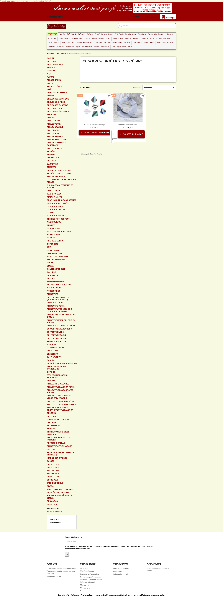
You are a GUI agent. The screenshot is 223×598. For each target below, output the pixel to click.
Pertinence (159, 87)
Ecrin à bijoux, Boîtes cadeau (62, 363)
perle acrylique (55, 127)
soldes (50, 461)
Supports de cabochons (59, 329)
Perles (50, 118)
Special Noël (53, 351)
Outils (50, 263)
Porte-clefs (53, 477)
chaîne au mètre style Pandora (58, 433)
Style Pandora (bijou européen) (57, 376)
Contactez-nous (55, 17)
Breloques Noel (55, 108)
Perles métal (53, 121)
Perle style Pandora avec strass (60, 391)
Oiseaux (51, 71)
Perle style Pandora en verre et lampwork (59, 397)
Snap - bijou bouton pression (61, 200)
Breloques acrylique (58, 99)
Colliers (51, 272)
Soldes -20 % (53, 467)
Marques (54, 519)
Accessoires (53, 291)
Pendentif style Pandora (59, 446)
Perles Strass (54, 148)
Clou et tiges (53, 191)
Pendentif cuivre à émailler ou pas (61, 316)
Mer (49, 74)
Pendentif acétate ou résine (61, 326)
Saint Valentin (54, 357)
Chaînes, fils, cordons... (59, 219)
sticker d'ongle (55, 483)
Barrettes (52, 164)
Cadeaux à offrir (55, 348)
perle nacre (53, 130)
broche (51, 278)
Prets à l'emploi (55, 241)
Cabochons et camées (58, 203)
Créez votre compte (121, 574)
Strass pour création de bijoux (59, 497)
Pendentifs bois (55, 303)
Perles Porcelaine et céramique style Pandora (60, 409)
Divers (50, 486)
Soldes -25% (53, 470)
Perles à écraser (56, 176)
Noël (49, 89)
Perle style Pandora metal (60, 387)
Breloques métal (56, 64)
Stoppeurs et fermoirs (58, 419)
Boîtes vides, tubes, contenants (57, 367)
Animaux (51, 68)
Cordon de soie (54, 253)
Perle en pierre (55, 136)
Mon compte (85, 588)
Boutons (51, 115)
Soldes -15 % (53, 464)
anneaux (51, 155)
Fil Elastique (53, 235)
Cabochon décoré (56, 210)
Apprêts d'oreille (56, 443)
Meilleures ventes (54, 576)
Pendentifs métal (55, 306)
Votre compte (120, 564)
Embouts (51, 167)
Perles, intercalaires (58, 384)
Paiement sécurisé (87, 582)
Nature (50, 77)
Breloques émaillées (58, 111)
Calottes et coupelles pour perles (61, 181)
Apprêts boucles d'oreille (60, 173)
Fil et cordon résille (57, 256)
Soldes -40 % (53, 474)
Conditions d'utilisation (89, 574)
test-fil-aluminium (56, 260)
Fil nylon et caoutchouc (59, 231)
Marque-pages (54, 288)
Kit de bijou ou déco (57, 458)
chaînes (51, 225)
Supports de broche (57, 338)
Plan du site (85, 585)
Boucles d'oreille (56, 269)
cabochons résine (56, 216)
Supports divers (55, 332)
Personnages (54, 80)
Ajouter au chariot (131, 134)
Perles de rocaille (56, 140)
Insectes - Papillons (57, 93)
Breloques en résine (57, 105)
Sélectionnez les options (95, 133)
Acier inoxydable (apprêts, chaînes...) (60, 453)
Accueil (51, 58)
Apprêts (51, 429)
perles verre (54, 124)
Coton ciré (52, 244)
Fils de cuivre (54, 250)
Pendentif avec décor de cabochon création (59, 310)
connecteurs (54, 158)
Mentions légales (87, 571)
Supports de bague (56, 335)
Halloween (52, 449)
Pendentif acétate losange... (95, 124)
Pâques (50, 360)
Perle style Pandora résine (61, 401)
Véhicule (51, 96)
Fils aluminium (54, 222)
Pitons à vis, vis (54, 197)
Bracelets (52, 275)
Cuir (49, 247)
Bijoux (50, 266)
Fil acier (51, 238)
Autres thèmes (54, 86)
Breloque (52, 61)
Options (51, 372)
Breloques (52, 416)
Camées (51, 213)
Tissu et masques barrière (60, 489)
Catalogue (52, 504)
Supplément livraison (58, 492)
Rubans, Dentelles (56, 341)
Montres (51, 345)
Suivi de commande (121, 568)
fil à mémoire (53, 228)
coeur (50, 83)
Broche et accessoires (59, 170)
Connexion (117, 571)
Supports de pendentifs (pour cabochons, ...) (59, 298)
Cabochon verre (55, 206)
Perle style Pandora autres (61, 404)
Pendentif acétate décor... (128, 124)
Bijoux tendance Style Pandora (58, 438)
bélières (51, 161)
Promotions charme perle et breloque (61, 568)
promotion (52, 501)
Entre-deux (52, 480)
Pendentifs (52, 294)
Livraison (84, 568)
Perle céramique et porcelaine (57, 144)
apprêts (51, 151)
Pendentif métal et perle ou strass (61, 321)
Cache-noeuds (54, 194)
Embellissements (55, 282)
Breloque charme (56, 102)
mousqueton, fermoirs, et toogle (60, 186)
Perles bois (53, 133)
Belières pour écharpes (59, 285)
